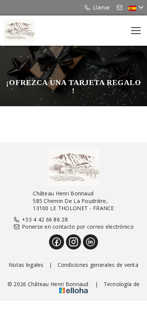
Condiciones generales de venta (98, 264)
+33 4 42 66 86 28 (45, 219)
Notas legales (26, 264)
